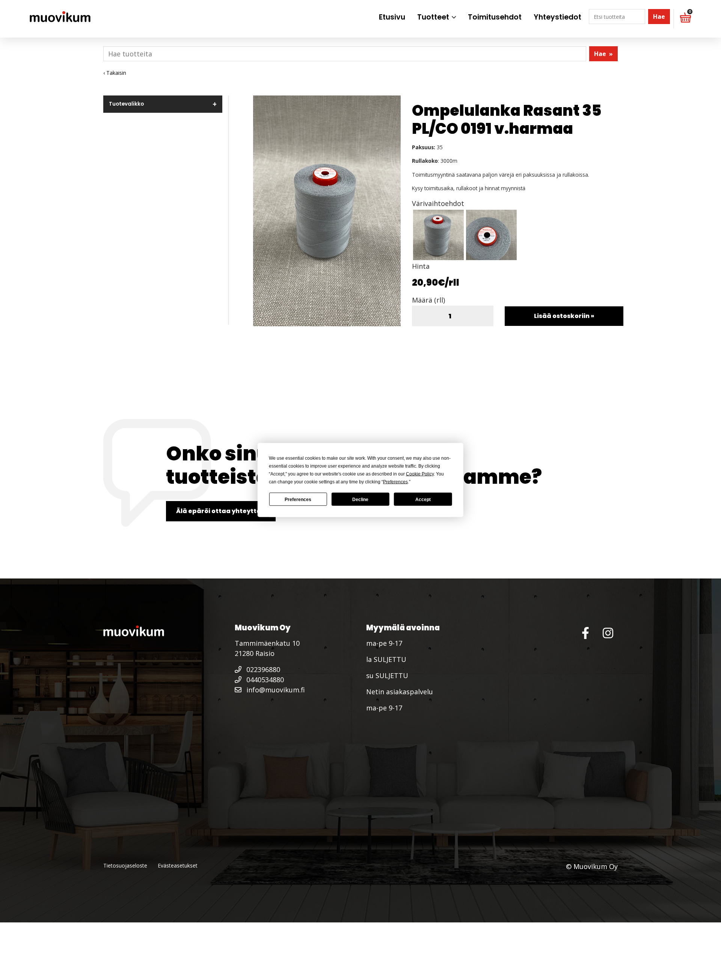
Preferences (298, 499)
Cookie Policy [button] (420, 474)
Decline (360, 499)
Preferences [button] (395, 482)
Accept (423, 499)
